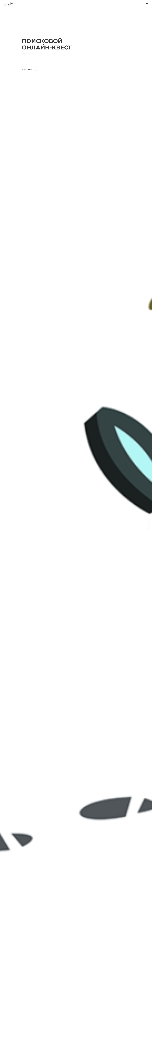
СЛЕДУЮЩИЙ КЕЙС (27, 69)
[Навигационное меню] (147, 4)
